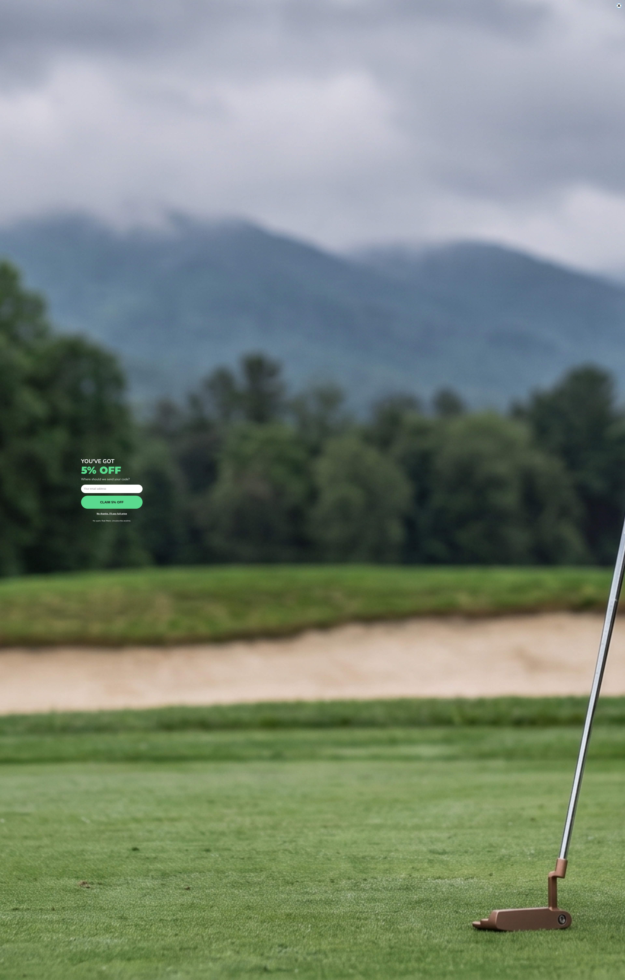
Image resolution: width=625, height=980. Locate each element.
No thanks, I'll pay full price (112, 513)
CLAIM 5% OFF (112, 502)
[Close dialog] (619, 5)
